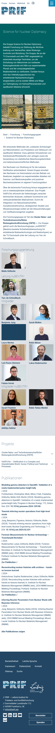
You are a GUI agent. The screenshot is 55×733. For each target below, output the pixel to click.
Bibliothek (21, 3)
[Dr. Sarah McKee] (41, 312)
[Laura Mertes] (14, 332)
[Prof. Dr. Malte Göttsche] (14, 260)
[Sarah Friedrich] (14, 397)
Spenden (40, 722)
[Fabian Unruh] (14, 372)
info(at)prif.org (11, 709)
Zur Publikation (9, 562)
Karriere (12, 3)
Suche (19, 671)
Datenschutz (25, 666)
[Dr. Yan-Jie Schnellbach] (14, 287)
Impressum (10, 666)
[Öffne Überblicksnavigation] (51, 3)
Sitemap (9, 671)
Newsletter (41, 715)
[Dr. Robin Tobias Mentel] (41, 397)
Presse (4, 3)
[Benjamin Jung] (14, 312)
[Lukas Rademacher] (41, 352)
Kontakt (38, 666)
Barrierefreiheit (11, 661)
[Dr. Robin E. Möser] (41, 332)
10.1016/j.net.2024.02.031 (18, 529)
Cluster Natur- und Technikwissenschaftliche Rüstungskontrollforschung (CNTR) (22, 453)
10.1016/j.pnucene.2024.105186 (25, 506)
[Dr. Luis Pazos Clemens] (14, 352)
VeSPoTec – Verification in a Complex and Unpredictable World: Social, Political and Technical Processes (25, 464)
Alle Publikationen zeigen (13, 631)
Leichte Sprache (29, 661)
